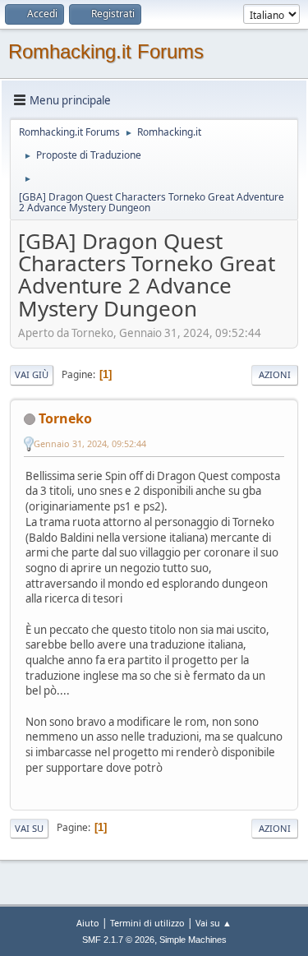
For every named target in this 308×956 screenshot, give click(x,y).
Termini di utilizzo (147, 923)
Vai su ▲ (213, 923)
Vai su (29, 828)
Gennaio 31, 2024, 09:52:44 (90, 443)
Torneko (65, 418)
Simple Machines (193, 939)
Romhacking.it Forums (106, 51)
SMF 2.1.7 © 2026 (118, 939)
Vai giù (31, 374)
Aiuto (87, 923)
